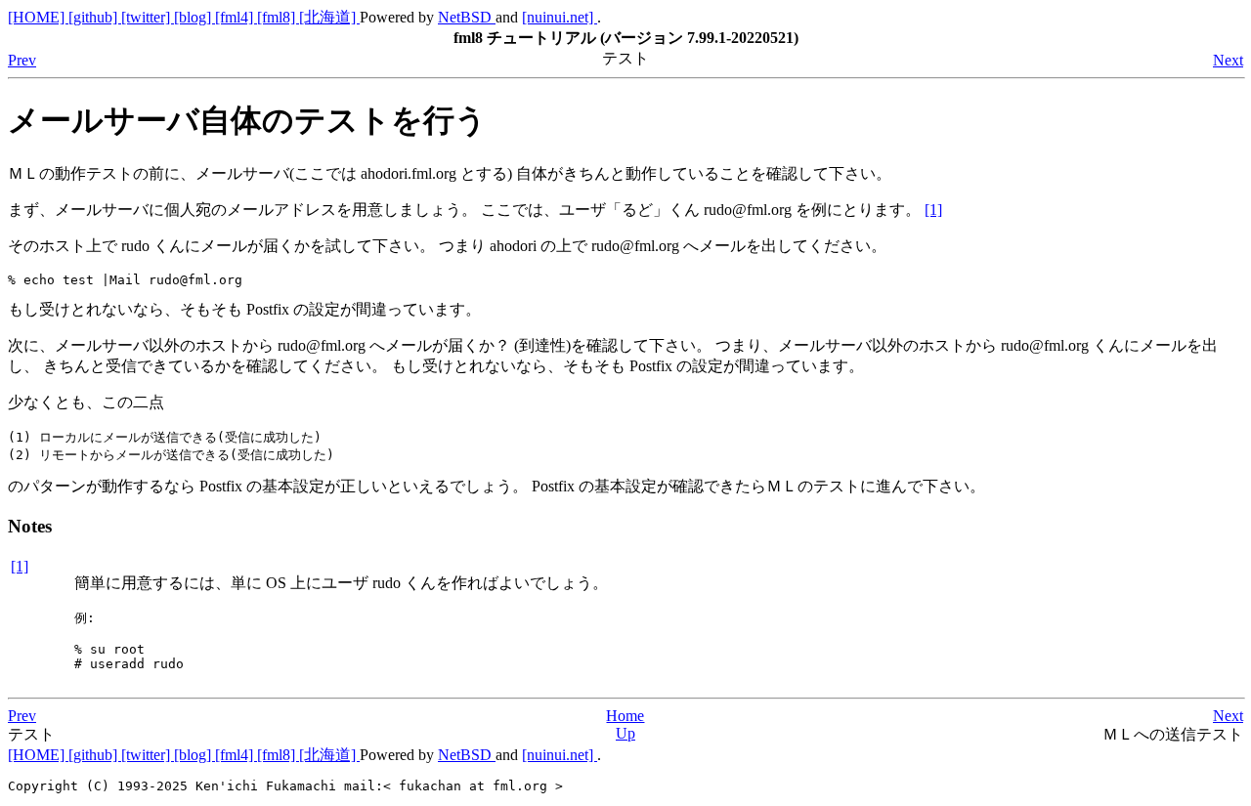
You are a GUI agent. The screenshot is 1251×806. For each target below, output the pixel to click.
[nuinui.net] (559, 17)
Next (1228, 60)
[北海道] (329, 17)
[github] (94, 17)
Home (625, 715)
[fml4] (236, 17)
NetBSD (467, 17)
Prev (22, 60)
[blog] (194, 17)
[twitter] (147, 17)
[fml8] (278, 17)
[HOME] (38, 17)
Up (625, 733)
